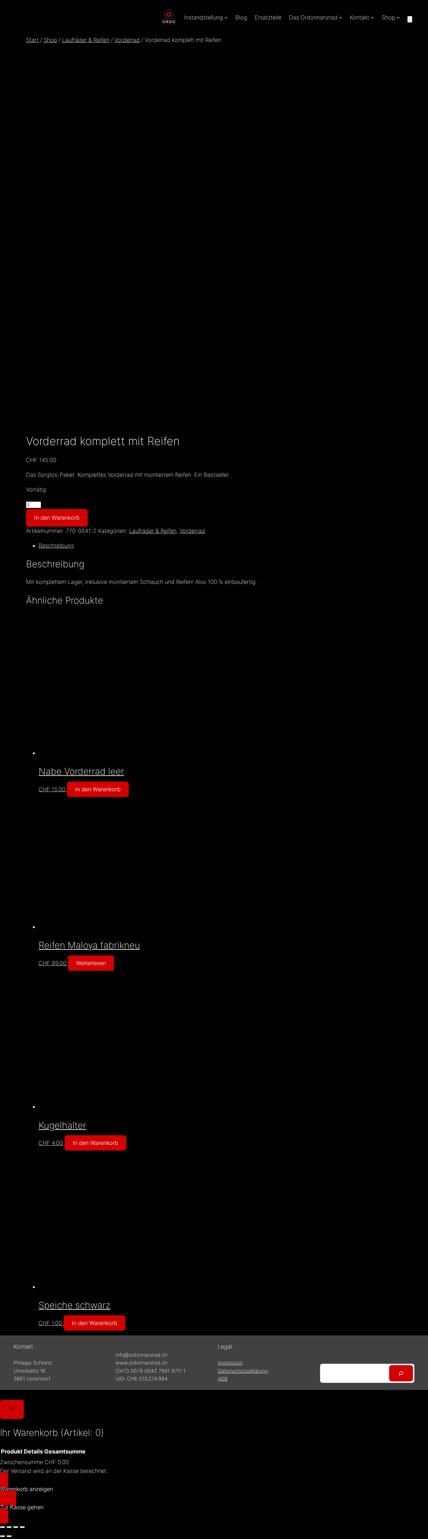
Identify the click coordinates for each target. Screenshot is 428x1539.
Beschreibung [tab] (56, 545)
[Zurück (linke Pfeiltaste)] (2, 1536)
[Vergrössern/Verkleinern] (2, 1527)
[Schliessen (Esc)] (22, 1527)
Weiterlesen (91, 963)
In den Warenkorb (57, 517)
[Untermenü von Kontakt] (372, 17)
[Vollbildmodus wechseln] (9, 1527)
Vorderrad (127, 40)
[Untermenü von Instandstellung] (226, 17)
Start (32, 40)
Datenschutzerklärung (243, 1371)
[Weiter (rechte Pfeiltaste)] (9, 1536)
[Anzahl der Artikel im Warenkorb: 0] (409, 19)
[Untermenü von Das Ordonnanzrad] (340, 17)
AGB (222, 1378)
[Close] (12, 1409)
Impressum (230, 1363)
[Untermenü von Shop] (398, 17)
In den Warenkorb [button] (98, 789)
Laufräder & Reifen (85, 40)
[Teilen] (15, 1527)
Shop (50, 40)
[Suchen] (401, 1373)
